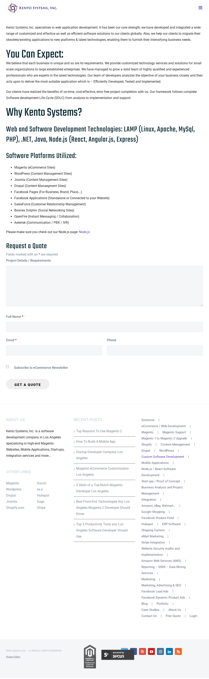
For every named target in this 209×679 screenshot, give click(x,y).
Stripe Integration (153, 542)
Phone (111, 340)
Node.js (84, 232)
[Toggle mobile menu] (201, 7)
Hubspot (43, 495)
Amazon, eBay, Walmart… (158, 506)
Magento (12, 483)
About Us (174, 610)
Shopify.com (15, 508)
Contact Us (149, 616)
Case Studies (150, 610)
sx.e (40, 489)
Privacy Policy (13, 657)
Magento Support (174, 432)
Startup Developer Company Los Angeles (99, 455)
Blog (144, 604)
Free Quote (173, 616)
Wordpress (13, 489)
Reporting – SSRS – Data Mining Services (163, 570)
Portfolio (163, 604)
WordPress (166, 450)
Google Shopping (153, 512)
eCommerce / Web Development (163, 426)
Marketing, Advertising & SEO (161, 585)
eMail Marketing (152, 536)
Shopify (146, 444)
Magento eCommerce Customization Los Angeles (102, 472)
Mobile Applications (155, 463)
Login (193, 616)
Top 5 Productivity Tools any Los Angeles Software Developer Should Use (102, 530)
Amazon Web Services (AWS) (161, 561)
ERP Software (171, 524)
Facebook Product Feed (157, 518)
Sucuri (41, 483)
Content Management (175, 444)
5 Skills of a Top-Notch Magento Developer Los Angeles (99, 488)
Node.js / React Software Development (158, 472)
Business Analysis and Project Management (162, 490)
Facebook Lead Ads (154, 591)
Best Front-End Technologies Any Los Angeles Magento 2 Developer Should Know (103, 508)
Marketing (148, 579)
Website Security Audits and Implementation (160, 552)
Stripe (41, 508)
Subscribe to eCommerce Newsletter (41, 368)
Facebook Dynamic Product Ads (163, 597)
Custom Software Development (162, 457)
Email (11, 340)
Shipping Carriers (153, 530)
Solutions (148, 420)
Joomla (11, 501)
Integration (148, 499)
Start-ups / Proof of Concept (160, 481)
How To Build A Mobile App (95, 441)
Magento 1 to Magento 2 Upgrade (164, 438)
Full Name (14, 317)
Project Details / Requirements (28, 260)
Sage (40, 501)
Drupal (11, 495)
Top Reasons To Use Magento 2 (99, 431)
